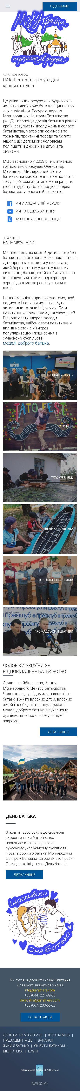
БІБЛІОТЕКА (13, 1051)
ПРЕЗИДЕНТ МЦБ (17, 1040)
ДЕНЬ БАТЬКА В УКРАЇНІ (23, 1035)
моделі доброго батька (26, 343)
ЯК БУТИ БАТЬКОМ (49, 1046)
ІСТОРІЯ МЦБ (59, 1035)
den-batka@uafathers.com (39, 1000)
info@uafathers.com (39, 990)
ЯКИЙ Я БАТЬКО (16, 1046)
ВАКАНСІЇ (45, 1040)
